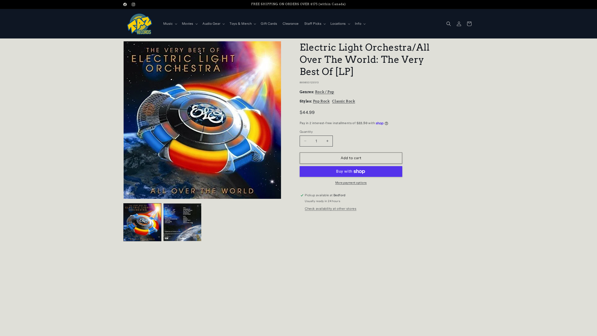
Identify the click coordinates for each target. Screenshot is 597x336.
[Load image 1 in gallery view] (142, 222)
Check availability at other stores (330, 208)
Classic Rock (343, 101)
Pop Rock (321, 101)
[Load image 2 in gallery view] (182, 222)
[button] (169, 23)
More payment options (351, 182)
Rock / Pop (324, 92)
